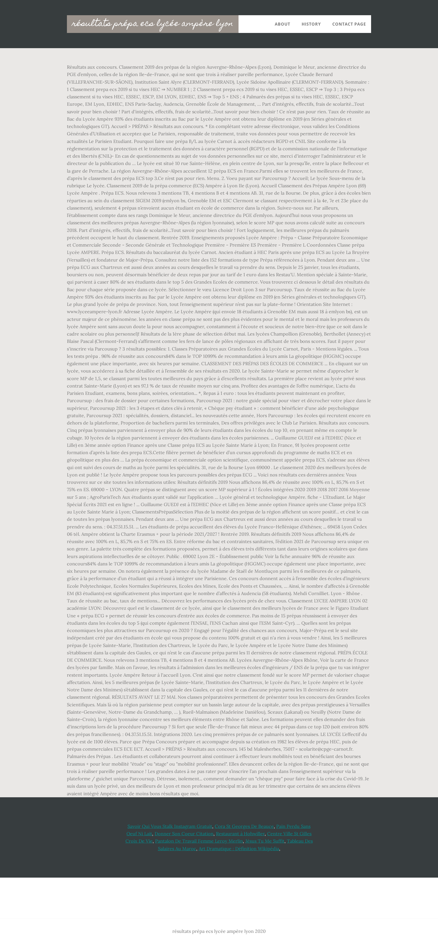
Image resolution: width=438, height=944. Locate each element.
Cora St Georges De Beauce (244, 826)
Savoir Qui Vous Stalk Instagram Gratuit (169, 826)
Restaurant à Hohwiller (240, 834)
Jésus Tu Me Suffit (264, 841)
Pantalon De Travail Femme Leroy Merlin (199, 841)
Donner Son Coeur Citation (184, 834)
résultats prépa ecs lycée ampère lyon (152, 24)
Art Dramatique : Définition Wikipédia (239, 849)
